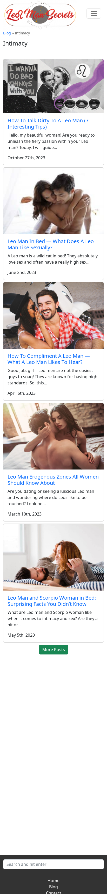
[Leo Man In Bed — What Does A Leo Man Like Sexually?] (53, 201)
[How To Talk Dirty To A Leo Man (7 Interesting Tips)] (53, 86)
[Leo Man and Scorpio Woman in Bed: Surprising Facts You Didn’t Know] (53, 557)
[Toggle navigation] (93, 13)
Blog (7, 33)
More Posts (53, 649)
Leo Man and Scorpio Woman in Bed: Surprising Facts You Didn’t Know (52, 600)
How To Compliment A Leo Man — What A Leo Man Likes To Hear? (49, 359)
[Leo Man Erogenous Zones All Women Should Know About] (53, 436)
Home (53, 880)
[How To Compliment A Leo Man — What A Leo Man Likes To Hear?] (53, 315)
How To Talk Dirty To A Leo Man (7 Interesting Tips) (48, 123)
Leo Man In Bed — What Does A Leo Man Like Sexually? (51, 244)
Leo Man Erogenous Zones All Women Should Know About (53, 479)
